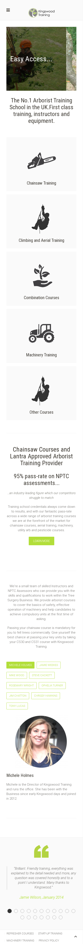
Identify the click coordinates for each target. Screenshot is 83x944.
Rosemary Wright (21, 685)
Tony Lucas (17, 705)
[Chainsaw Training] (41, 164)
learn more (41, 541)
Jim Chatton (17, 695)
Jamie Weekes (48, 665)
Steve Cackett (42, 675)
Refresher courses (20, 933)
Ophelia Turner (52, 685)
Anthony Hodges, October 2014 (62, 911)
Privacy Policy (49, 940)
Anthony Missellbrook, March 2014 (30, 917)
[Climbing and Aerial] (41, 221)
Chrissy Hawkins (45, 695)
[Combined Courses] (41, 279)
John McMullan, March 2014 (30, 911)
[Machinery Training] (41, 336)
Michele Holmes (20, 665)
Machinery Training (20, 940)
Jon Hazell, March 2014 (62, 917)
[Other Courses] (41, 393)
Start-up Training (50, 933)
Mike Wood (16, 675)
